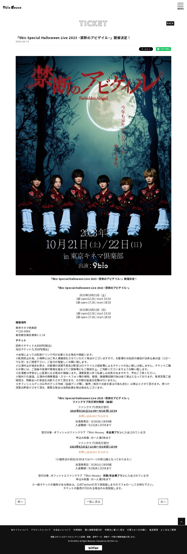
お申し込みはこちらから (94, 416)
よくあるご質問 (168, 529)
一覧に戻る (93, 501)
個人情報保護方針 (93, 529)
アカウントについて (41, 529)
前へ (20, 501)
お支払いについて (62, 529)
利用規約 (77, 529)
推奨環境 (153, 529)
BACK (170, 23)
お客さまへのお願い (137, 529)
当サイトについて (19, 529)
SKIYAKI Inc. (113, 541)
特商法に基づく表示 (115, 529)
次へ (163, 501)
